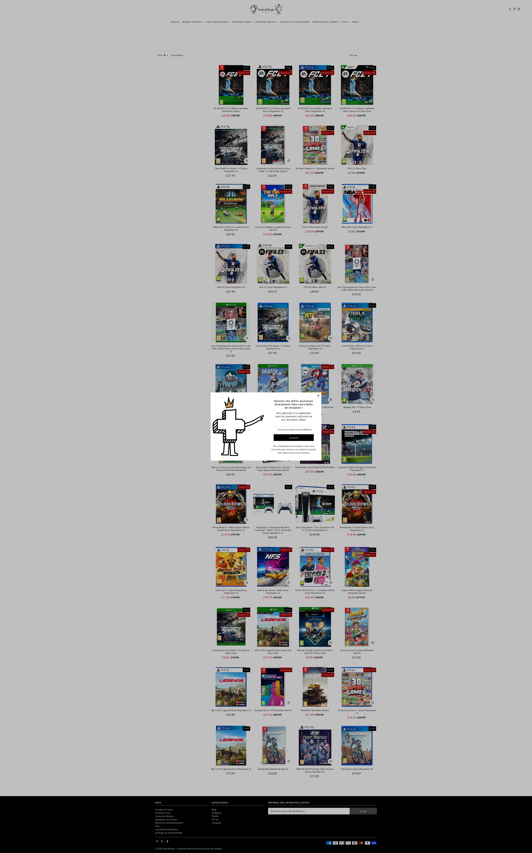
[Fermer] (318, 395)
